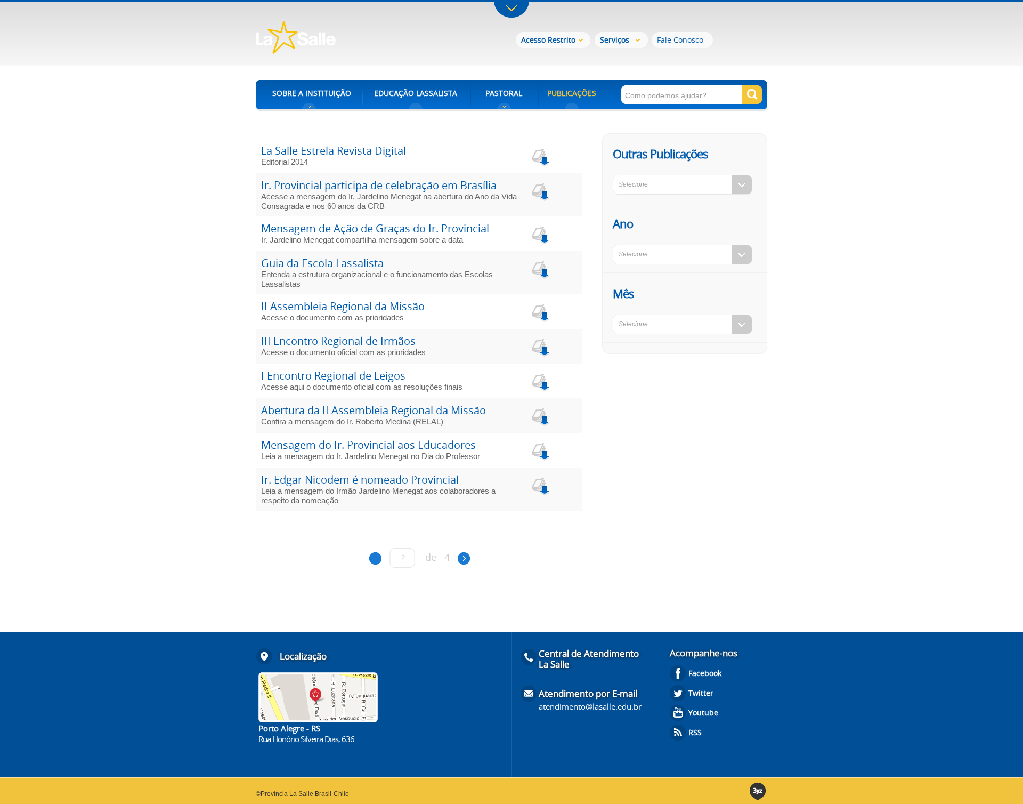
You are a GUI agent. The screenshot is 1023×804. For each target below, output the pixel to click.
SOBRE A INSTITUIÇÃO (311, 93)
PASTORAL (503, 93)
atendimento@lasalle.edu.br (590, 706)
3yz (758, 791)
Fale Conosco (680, 40)
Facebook (704, 673)
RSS (695, 732)
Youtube (703, 712)
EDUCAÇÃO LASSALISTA (415, 93)
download (539, 156)
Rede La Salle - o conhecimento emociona (340, 38)
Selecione (633, 184)
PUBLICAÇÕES (571, 93)
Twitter (700, 693)
